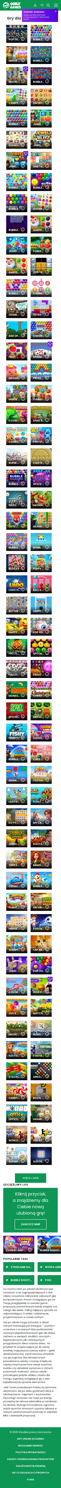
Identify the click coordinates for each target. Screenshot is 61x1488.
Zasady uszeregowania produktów (30, 1459)
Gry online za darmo (30, 1438)
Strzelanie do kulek (22, 1267)
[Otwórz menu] (56, 4)
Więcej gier (31, 1178)
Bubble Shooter (22, 1280)
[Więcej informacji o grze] (23, 39)
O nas (30, 1479)
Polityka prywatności (31, 1452)
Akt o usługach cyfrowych (30, 1472)
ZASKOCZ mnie (30, 1224)
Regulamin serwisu (30, 1445)
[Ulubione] (42, 5)
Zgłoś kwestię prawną (30, 1466)
